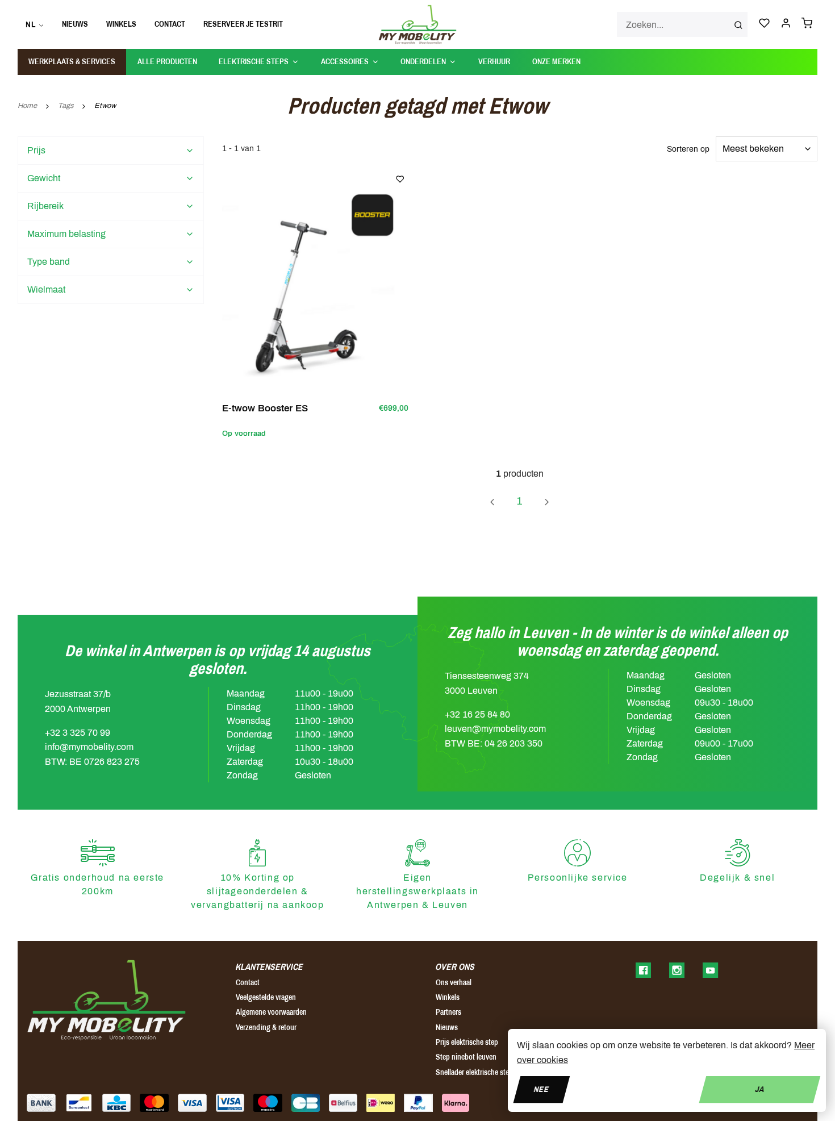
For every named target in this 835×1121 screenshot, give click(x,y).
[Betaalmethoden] (41, 1103)
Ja (760, 1089)
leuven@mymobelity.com (495, 729)
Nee (541, 1089)
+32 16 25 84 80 (477, 714)
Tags (65, 106)
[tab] (111, 150)
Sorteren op (688, 149)
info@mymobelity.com (89, 747)
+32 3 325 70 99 (77, 732)
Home (27, 106)
